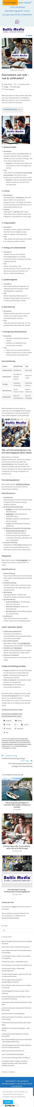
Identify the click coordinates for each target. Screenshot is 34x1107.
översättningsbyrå (7, 744)
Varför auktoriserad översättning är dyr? (13, 1051)
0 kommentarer (9, 89)
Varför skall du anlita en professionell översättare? (16, 947)
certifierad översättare (8, 740)
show (19, 109)
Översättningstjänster (19, 744)
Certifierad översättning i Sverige (12, 709)
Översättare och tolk (15, 742)
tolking (14, 748)
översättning (26, 742)
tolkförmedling (6, 748)
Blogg (6, 87)
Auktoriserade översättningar (15, 530)
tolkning (24, 560)
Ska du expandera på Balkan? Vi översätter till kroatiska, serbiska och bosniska (17, 805)
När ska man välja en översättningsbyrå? (13, 1013)
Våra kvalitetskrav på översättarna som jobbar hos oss (17, 965)
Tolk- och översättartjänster (18, 746)
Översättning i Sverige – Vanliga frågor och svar (15, 961)
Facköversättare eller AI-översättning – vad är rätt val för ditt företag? (17, 847)
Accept (8, 1102)
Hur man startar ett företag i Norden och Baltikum (16, 1057)
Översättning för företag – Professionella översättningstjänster (17, 891)
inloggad (14, 907)
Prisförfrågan (10, 2)
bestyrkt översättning (21, 738)
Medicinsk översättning (22, 740)
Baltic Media (8, 84)
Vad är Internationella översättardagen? (13, 1054)
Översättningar (15, 87)
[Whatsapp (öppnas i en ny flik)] (17, 22)
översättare (5, 742)
